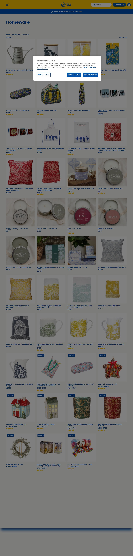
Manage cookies (43, 74)
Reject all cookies (74, 74)
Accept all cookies (90, 74)
